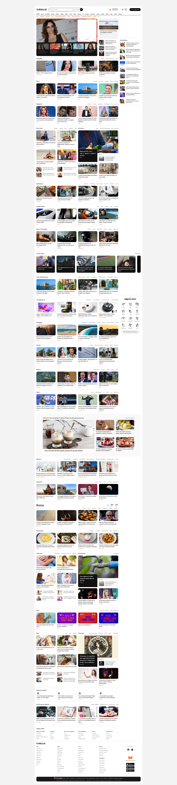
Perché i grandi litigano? (84, 625)
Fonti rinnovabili (114, 128)
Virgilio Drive (38, 753)
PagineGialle (80, 762)
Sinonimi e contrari (99, 345)
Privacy (66, 780)
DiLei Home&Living (42, 277)
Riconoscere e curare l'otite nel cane (66, 666)
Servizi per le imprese (42, 704)
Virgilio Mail (38, 748)
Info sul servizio (52, 11)
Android (89, 229)
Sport (42, 14)
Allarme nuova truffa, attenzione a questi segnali (87, 24)
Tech (71, 14)
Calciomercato (98, 392)
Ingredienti (115, 530)
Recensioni (115, 229)
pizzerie (51, 738)
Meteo (57, 14)
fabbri (37, 738)
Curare (58, 588)
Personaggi (106, 104)
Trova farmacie (102, 763)
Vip (57, 165)
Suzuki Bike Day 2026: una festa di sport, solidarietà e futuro (132, 76)
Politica (108, 369)
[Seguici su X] (132, 749)
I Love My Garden (105, 299)
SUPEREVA (121, 778)
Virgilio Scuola (81, 752)
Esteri (112, 369)
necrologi (94, 738)
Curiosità (116, 206)
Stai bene (38, 571)
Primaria (106, 345)
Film (112, 104)
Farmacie (94, 508)
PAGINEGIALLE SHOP (80, 778)
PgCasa (38, 459)
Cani (66, 633)
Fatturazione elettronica (60, 16)
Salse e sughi (81, 548)
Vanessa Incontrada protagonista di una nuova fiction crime (132, 101)
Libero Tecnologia (41, 229)
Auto (98, 206)
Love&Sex (70, 128)
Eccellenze (59, 525)
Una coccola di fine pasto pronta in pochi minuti (63, 451)
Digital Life (99, 229)
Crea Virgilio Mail (135, 9)
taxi (65, 733)
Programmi (100, 104)
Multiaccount (38, 759)
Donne (52, 14)
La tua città (101, 765)
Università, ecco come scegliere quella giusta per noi (48, 169)
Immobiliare (92, 183)
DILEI (102, 778)
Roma (40, 505)
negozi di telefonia (96, 736)
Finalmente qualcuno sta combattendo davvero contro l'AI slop (86, 245)
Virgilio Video (59, 753)
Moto (102, 206)
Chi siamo (58, 780)
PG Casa (80, 766)
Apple (94, 229)
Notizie (37, 14)
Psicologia (63, 553)
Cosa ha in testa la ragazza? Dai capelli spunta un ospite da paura (126, 269)
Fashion (61, 128)
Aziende (99, 508)
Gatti (70, 633)
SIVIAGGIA (105, 778)
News (94, 104)
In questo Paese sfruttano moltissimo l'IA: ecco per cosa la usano (65, 245)
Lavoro (116, 183)
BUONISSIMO (115, 778)
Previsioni (116, 508)
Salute (102, 14)
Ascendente (115, 633)
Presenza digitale (94, 704)
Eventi (88, 508)
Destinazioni (84, 322)
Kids (37, 610)
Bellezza (116, 81)
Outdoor (116, 277)
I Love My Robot (114, 299)
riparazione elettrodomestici (41, 736)
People (95, 81)
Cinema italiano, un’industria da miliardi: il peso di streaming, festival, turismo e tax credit (86, 602)
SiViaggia (39, 322)
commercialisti (109, 735)
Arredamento (94, 277)
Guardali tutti (138, 253)
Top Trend (38, 722)
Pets (37, 633)
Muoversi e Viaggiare (69, 731)
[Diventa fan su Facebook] (128, 749)
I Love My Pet (96, 299)
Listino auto (80, 757)
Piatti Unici (101, 548)
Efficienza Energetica (105, 128)
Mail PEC (48, 16)
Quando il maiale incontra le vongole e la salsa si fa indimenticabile (132, 44)
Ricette (87, 14)
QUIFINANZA (110, 778)
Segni (110, 633)
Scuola (98, 14)
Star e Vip (101, 81)
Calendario (38, 761)
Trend (115, 14)
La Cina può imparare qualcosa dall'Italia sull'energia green (110, 158)
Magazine (39, 104)
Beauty (56, 128)
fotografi (107, 738)
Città (111, 14)
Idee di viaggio (92, 322)
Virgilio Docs (38, 755)
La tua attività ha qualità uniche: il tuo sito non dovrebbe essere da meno (87, 720)
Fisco (101, 34)
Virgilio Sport (59, 750)
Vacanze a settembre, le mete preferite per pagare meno (110, 583)
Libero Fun (101, 755)
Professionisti (109, 731)
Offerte (102, 58)
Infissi (117, 459)
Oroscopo (92, 14)
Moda (58, 76)
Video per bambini (104, 610)
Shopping (80, 748)
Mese (106, 633)
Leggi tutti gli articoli (129, 418)
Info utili (80, 201)
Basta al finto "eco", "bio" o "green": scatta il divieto (88, 153)
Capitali (103, 322)
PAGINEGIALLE (73, 778)
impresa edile (38, 735)
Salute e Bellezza (82, 731)
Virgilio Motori (40, 206)
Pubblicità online (103, 704)
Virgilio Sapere (81, 750)
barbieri (79, 736)
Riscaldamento (67, 459)
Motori (66, 14)
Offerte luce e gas (76, 16)
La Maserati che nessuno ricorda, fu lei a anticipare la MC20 (132, 82)
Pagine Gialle (40, 728)
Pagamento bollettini (86, 16)
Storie (117, 369)
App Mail (38, 762)
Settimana (100, 633)
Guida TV (90, 104)
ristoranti (52, 736)
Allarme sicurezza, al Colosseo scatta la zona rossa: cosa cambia (110, 48)
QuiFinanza (39, 184)
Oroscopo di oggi (93, 633)
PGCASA (86, 778)
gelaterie (52, 733)
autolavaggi (66, 738)
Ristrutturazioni (102, 277)
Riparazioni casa (90, 459)
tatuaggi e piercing (82, 738)
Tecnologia (38, 74)
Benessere (57, 553)
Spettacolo (38, 99)
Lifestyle (101, 76)
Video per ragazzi (114, 610)
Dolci (111, 530)
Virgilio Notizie (60, 748)
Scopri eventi (101, 761)
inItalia (107, 14)
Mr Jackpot (101, 753)
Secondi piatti (105, 530)
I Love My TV (89, 299)
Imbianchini (75, 459)
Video (74, 14)
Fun (99, 16)
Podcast (74, 633)
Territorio (38, 525)
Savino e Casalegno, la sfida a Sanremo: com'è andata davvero (110, 42)
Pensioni (111, 183)
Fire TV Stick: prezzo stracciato (86, 73)
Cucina (37, 548)
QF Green (81, 128)
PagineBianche (81, 770)
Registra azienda (81, 764)
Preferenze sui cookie (78, 780)
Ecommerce (111, 704)
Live (111, 392)
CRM (117, 704)
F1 (104, 392)
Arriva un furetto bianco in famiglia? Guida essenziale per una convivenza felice (69, 680)
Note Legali (62, 780)
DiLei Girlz (39, 128)
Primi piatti (97, 530)
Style (65, 128)
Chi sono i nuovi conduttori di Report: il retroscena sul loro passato (65, 361)
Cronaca (103, 369)
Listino (111, 206)
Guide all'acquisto (110, 58)
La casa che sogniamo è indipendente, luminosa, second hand (65, 144)
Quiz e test (115, 482)
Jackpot (94, 16)
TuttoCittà (80, 771)
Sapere (120, 14)
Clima (97, 128)
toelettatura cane (95, 735)
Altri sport (116, 392)
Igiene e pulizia (110, 459)
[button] (94, 39)
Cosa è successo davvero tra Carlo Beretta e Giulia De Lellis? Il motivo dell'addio (87, 120)
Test (75, 128)
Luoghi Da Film (102, 340)
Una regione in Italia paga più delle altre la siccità (87, 578)
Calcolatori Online (102, 770)
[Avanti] (139, 264)
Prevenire (59, 571)
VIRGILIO (67, 778)
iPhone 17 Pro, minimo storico (44, 73)
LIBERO (64, 778)
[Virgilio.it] (41, 9)
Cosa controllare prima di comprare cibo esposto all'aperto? (111, 54)
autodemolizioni (67, 735)
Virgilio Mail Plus (39, 750)
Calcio (92, 392)
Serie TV (116, 104)
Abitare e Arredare (40, 731)
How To (105, 229)
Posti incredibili (110, 322)
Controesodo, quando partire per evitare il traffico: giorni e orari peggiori (85, 269)
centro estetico (81, 735)
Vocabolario (101, 767)
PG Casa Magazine (82, 768)
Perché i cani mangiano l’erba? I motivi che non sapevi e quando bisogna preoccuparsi (65, 649)
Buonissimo (39, 531)
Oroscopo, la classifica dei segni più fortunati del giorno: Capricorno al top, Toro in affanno (87, 659)
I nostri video (40, 253)
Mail (37, 16)
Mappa (110, 508)
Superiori (116, 345)
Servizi (93, 731)
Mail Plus (42, 16)
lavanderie (94, 733)
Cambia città (39, 508)
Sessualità (74, 553)
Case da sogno (81, 277)
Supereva (39, 482)
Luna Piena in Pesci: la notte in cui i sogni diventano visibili (110, 663)
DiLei (37, 81)
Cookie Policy (71, 780)
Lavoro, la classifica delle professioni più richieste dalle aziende (107, 361)
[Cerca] (81, 9)
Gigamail (38, 757)
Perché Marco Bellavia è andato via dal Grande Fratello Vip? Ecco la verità (108, 120)
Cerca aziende (102, 760)
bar (51, 735)
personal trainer (109, 736)
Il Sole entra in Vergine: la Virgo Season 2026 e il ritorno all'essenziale (107, 682)
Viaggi (61, 14)
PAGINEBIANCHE (92, 778)
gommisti (66, 736)
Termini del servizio (59, 11)
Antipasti (92, 530)
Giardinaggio (110, 277)
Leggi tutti (116, 553)
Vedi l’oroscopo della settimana (130, 331)
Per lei (116, 58)
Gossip (79, 14)
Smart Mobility (81, 759)
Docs (69, 16)
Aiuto (37, 764)
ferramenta (38, 733)
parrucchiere (80, 733)
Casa (79, 99)
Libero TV (59, 770)
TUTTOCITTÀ (97, 778)
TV (83, 14)
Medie (111, 345)
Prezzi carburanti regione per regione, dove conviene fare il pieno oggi (133, 51)
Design (87, 277)
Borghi (116, 322)
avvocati (107, 733)
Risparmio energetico (101, 459)
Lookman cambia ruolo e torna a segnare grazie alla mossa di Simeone (107, 408)
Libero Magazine (60, 768)
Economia (47, 14)
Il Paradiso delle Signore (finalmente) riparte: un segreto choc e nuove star (65, 120)
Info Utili (106, 183)
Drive (52, 16)
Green (81, 157)
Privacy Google (66, 11)
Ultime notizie (96, 369)
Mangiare (52, 731)
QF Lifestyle (81, 553)
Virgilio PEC (38, 752)
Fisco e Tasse (100, 183)
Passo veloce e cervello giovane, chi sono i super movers (48, 598)
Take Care (39, 553)
